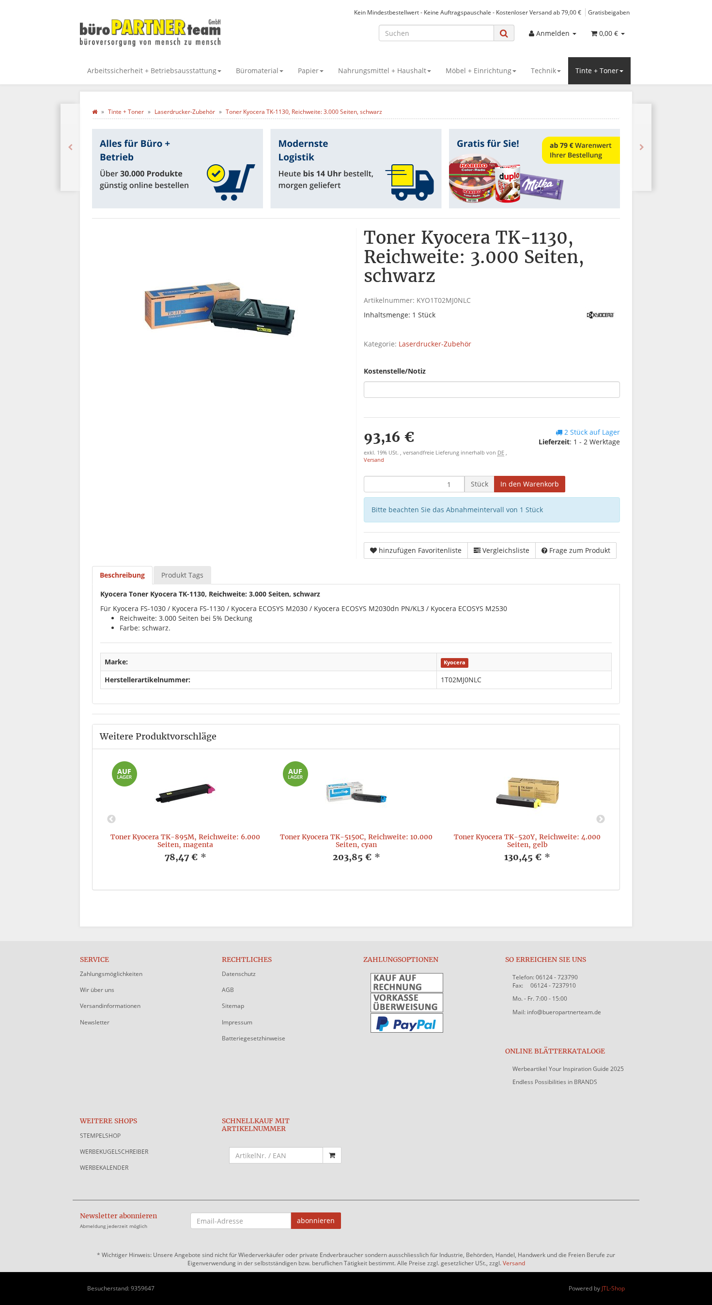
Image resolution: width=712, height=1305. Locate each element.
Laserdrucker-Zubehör (435, 343)
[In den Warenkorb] (332, 1155)
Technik (543, 70)
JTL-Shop (613, 1288)
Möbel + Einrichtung (478, 70)
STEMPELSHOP (100, 1136)
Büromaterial (257, 70)
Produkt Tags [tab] (182, 575)
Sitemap (233, 1006)
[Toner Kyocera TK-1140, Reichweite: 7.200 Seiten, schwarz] (641, 147)
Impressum (237, 1022)
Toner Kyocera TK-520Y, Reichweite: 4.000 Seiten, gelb (527, 841)
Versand (374, 459)
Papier (308, 70)
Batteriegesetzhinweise (253, 1038)
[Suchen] (504, 33)
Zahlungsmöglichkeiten (111, 974)
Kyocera (454, 662)
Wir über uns (97, 990)
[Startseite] (94, 112)
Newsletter (94, 1022)
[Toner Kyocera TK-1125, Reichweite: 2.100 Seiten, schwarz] (70, 147)
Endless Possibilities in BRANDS (554, 1082)
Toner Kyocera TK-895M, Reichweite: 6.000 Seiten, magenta (185, 841)
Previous (111, 819)
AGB (228, 990)
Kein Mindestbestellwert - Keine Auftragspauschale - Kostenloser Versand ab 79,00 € (467, 12)
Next (600, 819)
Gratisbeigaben (609, 12)
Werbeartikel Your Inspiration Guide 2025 (568, 1069)
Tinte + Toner (597, 70)
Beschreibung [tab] (122, 575)
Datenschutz (239, 974)
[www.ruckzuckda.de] (167, 32)
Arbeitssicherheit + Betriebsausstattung (152, 70)
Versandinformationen (110, 1006)
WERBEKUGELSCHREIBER (114, 1152)
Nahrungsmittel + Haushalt (382, 70)
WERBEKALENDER (104, 1167)
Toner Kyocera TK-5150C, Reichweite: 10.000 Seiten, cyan (356, 841)
